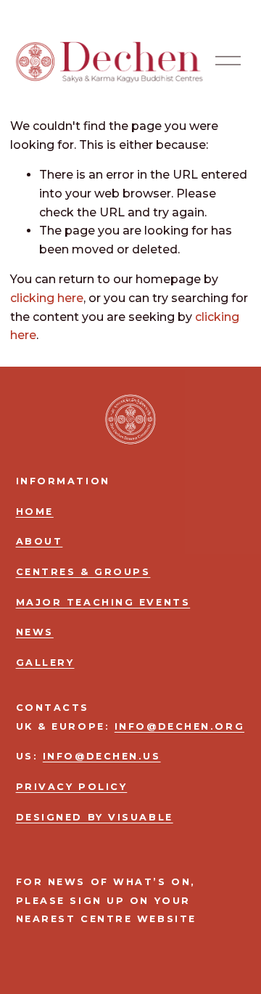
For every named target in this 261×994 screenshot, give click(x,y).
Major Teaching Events (103, 602)
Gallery (45, 662)
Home (35, 511)
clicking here (46, 298)
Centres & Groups (83, 571)
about (39, 541)
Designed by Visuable (94, 817)
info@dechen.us (102, 756)
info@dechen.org (179, 726)
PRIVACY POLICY (72, 786)
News (35, 632)
